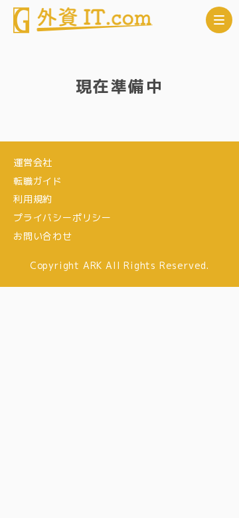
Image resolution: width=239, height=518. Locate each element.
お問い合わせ (42, 236)
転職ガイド (37, 181)
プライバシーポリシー (62, 217)
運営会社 (32, 162)
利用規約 (32, 199)
